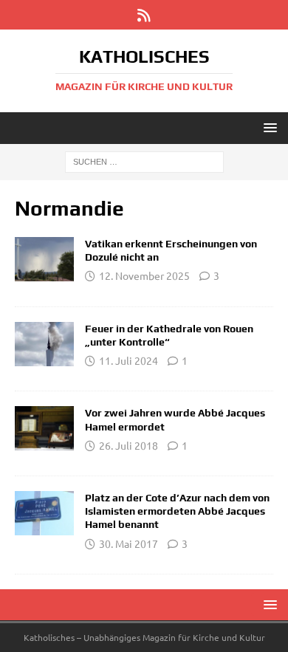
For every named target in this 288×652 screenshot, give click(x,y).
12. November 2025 (144, 275)
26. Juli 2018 (128, 445)
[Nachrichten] (44, 259)
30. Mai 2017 (128, 543)
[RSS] (144, 15)
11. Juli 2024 (128, 360)
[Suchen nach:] (144, 161)
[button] (267, 127)
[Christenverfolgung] (44, 428)
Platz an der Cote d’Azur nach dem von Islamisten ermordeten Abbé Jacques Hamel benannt (177, 511)
